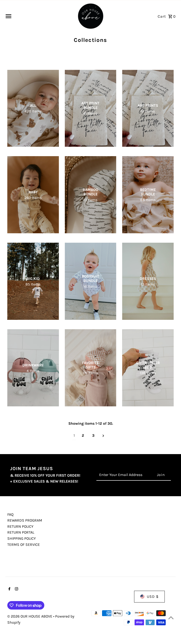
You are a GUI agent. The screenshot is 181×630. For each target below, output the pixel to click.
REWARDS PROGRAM (24, 520)
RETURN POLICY (20, 526)
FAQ (10, 514)
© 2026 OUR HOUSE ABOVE (30, 616)
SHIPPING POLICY (21, 538)
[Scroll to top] (171, 617)
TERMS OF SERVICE (23, 544)
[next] (103, 435)
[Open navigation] (39, 16)
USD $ (153, 596)
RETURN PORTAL (20, 532)
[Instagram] (16, 589)
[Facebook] (8, 589)
